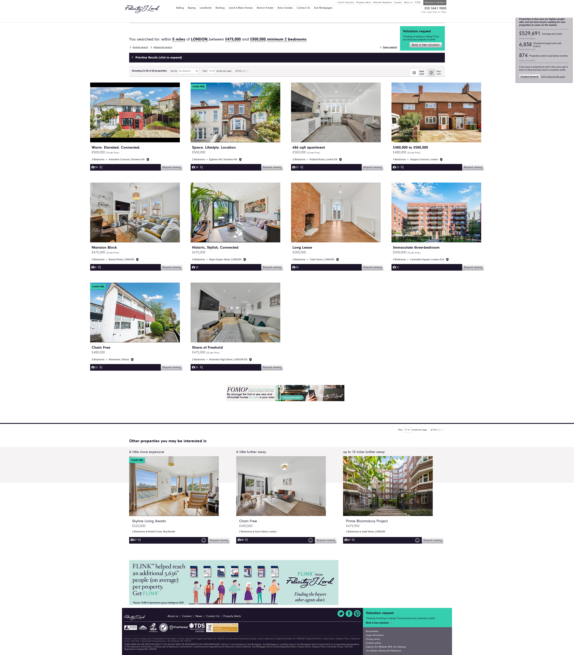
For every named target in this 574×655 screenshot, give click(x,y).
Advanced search (163, 47)
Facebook (349, 613)
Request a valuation (435, 2)
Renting (220, 8)
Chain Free (101, 348)
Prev (239, 71)
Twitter (340, 613)
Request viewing (171, 167)
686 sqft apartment (309, 148)
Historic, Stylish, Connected (215, 248)
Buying (192, 8)
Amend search (140, 47)
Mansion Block (104, 248)
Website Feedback (382, 2)
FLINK (417, 2)
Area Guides (285, 8)
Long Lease (302, 248)
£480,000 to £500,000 (410, 148)
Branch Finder (265, 8)
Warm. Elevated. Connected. (116, 148)
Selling (180, 8)
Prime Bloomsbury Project (367, 521)
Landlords (206, 8)
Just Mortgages (323, 8)
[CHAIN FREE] (174, 514)
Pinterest (357, 613)
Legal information (375, 635)
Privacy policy (373, 639)
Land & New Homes (241, 8)
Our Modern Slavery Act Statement (383, 651)
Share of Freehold (207, 348)
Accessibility (372, 631)
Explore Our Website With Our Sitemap (386, 647)
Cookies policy (373, 643)
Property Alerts (363, 2)
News (199, 616)
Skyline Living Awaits (149, 521)
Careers (398, 2)
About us (408, 2)
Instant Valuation (346, 2)
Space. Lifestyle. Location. (214, 148)
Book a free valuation (425, 44)
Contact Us (303, 8)
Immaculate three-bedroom (416, 248)
